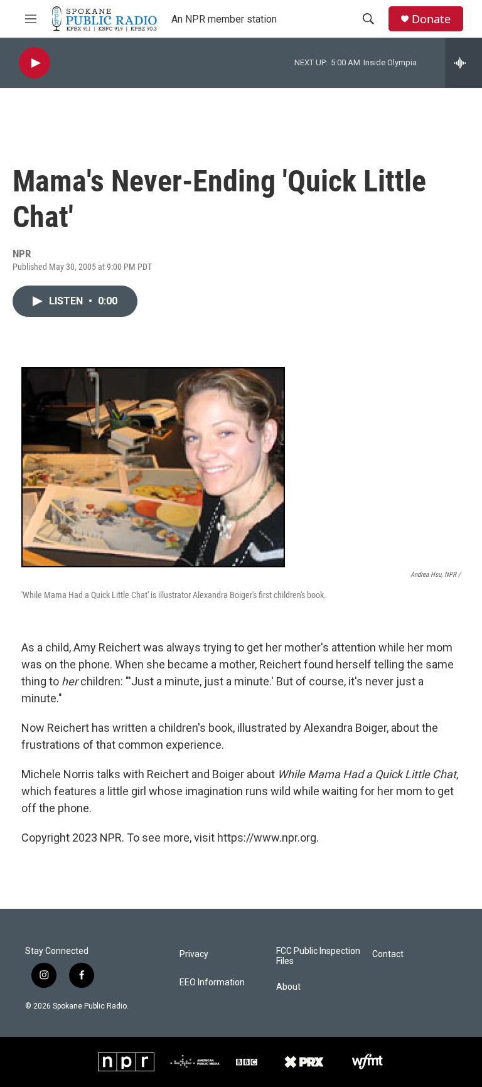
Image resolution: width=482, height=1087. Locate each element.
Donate (431, 19)
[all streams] (463, 63)
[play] (34, 63)
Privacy (193, 954)
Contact (388, 954)
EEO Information (212, 982)
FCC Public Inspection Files (318, 956)
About (288, 987)
